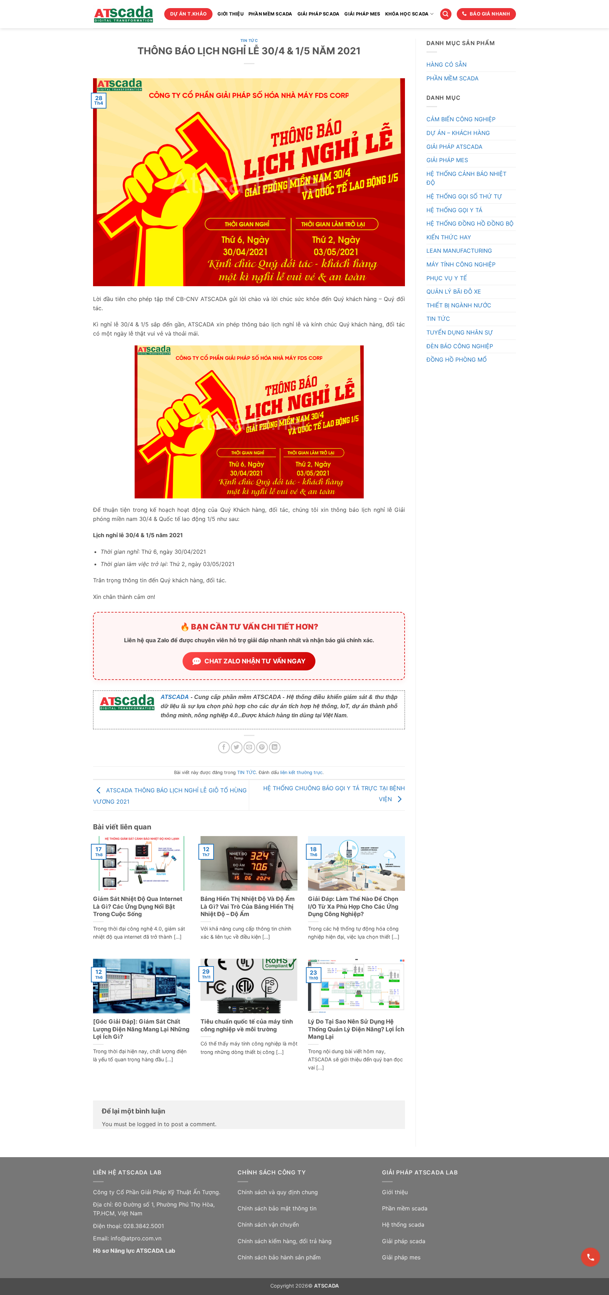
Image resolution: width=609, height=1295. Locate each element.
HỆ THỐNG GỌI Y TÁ (454, 210)
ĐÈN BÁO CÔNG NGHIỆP (459, 346)
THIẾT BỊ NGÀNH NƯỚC (458, 305)
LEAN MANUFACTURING (459, 250)
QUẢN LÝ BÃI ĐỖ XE (453, 291)
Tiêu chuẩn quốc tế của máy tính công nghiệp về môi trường (247, 1025)
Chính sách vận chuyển (268, 1224)
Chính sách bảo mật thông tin (277, 1208)
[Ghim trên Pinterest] (262, 747)
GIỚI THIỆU (230, 14)
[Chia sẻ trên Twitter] (236, 747)
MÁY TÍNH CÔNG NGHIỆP (461, 264)
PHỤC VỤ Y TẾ (446, 278)
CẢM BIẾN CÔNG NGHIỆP (461, 119)
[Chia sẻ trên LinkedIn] (275, 747)
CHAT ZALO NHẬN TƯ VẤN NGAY (255, 661)
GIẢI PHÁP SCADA (318, 14)
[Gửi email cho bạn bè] (249, 747)
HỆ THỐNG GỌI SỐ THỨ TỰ (464, 196)
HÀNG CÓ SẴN (446, 64)
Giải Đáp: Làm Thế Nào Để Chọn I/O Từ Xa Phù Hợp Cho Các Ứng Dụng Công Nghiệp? (353, 906)
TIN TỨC (249, 40)
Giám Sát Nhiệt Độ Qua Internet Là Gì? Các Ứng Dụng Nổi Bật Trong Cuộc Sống (137, 906)
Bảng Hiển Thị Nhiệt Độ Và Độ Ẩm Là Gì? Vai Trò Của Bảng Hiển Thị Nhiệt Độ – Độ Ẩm (248, 906)
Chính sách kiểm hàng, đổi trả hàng (285, 1241)
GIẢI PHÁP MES (362, 14)
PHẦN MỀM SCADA (270, 14)
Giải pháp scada (403, 1241)
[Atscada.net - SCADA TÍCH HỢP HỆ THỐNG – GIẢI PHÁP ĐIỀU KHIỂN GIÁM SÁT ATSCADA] (123, 14)
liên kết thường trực (301, 772)
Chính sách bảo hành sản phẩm (279, 1257)
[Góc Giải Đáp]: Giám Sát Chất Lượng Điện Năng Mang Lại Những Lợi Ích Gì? (141, 1029)
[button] (445, 14)
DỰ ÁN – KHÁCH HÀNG (458, 132)
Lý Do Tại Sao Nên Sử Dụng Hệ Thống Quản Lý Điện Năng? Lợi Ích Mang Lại (356, 1029)
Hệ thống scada (403, 1224)
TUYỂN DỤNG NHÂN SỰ (459, 332)
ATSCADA (175, 697)
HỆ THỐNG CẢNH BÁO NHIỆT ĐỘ (466, 178)
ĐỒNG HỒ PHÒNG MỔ (456, 359)
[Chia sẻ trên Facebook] (224, 747)
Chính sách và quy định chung (278, 1192)
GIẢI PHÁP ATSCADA (454, 146)
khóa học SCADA (407, 14)
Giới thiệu (395, 1192)
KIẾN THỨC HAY (448, 237)
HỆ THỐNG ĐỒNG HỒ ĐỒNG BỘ (469, 223)
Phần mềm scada (404, 1208)
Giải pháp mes (401, 1257)
